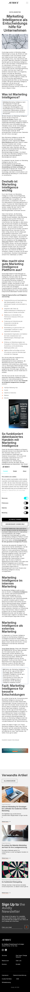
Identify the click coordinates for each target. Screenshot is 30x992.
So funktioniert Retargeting (12, 882)
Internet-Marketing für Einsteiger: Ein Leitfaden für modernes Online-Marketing (15, 809)
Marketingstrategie (6, 879)
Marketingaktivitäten (8, 119)
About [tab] (24, 471)
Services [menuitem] (4, 955)
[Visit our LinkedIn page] (6, 950)
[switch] (26, 503)
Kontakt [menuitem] (18, 964)
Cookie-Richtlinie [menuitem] (7, 979)
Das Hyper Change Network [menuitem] (21, 956)
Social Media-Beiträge (8, 648)
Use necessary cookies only (15, 524)
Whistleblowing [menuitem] (6, 982)
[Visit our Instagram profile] (3, 950)
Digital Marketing (15, 12)
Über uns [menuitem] (18, 960)
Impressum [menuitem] (5, 975)
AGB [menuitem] (17, 979)
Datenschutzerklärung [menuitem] (19, 975)
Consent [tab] (5, 471)
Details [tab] (15, 471)
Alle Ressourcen (9, 781)
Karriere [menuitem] (4, 964)
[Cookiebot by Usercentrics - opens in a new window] (21, 467)
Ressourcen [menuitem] (5, 960)
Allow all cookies (15, 519)
